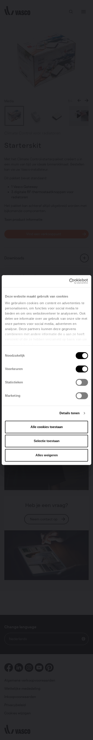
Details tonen (69, 413)
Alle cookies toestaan (46, 427)
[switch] (82, 368)
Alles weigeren (46, 455)
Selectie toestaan (46, 441)
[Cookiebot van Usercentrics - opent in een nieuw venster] (69, 281)
